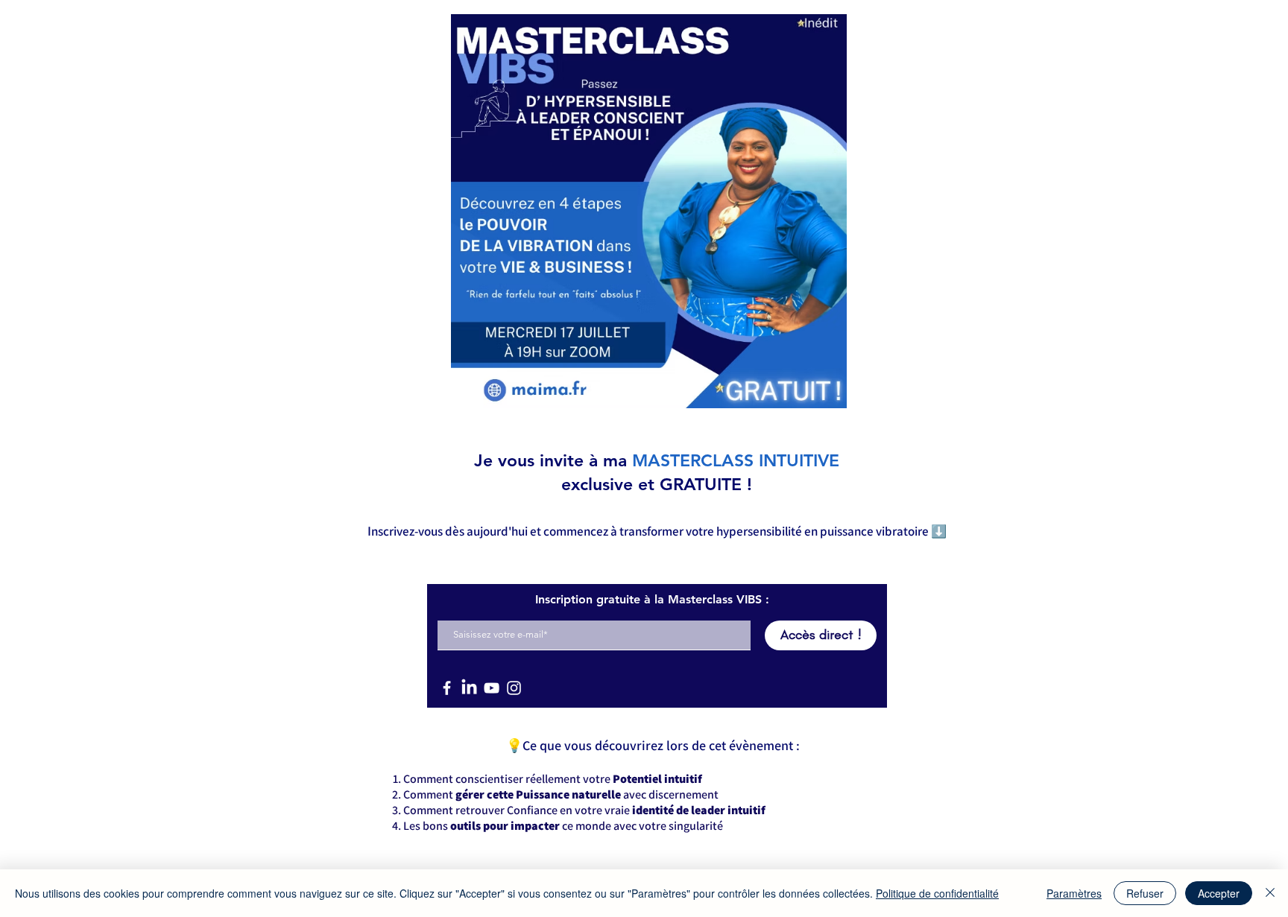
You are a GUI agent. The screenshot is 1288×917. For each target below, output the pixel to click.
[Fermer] (1270, 893)
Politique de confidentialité (937, 893)
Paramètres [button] (1074, 893)
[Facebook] (447, 688)
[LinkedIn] (469, 688)
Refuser (1145, 893)
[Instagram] (514, 688)
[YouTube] (491, 688)
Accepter (1219, 893)
